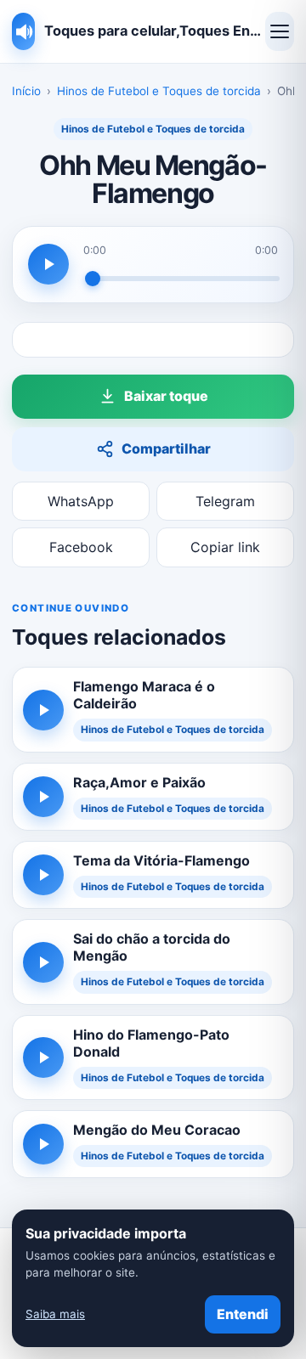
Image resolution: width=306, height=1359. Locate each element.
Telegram (225, 501)
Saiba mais (55, 1314)
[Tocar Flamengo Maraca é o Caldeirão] (43, 710)
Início (26, 91)
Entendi (243, 1313)
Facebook (81, 547)
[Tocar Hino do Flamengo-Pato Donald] (43, 1057)
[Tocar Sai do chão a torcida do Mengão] (43, 962)
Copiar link (225, 547)
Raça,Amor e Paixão (139, 782)
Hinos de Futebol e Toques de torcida (159, 91)
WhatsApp (81, 501)
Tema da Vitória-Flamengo (161, 860)
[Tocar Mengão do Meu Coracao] (43, 1144)
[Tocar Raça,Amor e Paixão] (43, 796)
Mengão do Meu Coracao (157, 1129)
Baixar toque (166, 395)
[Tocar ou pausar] (48, 264)
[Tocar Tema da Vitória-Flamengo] (43, 874)
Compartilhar (166, 448)
